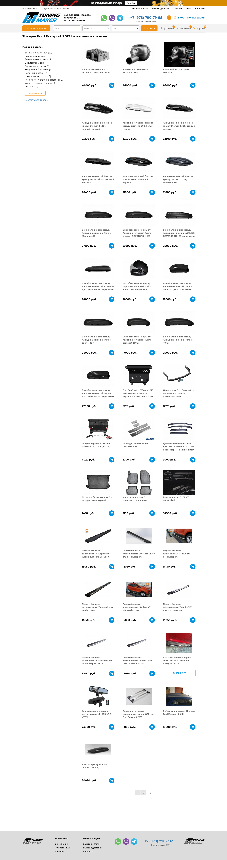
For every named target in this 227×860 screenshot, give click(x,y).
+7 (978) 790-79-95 (146, 18)
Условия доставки (160, 8)
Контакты (200, 8)
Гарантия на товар (182, 8)
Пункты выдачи (63, 847)
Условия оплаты (140, 8)
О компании (61, 844)
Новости (59, 851)
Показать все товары (36, 100)
